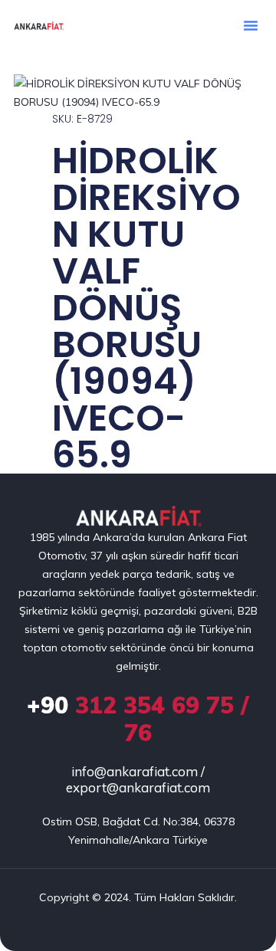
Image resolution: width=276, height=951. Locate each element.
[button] (250, 25)
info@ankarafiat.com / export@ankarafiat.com (138, 779)
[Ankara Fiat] (138, 517)
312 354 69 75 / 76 (138, 718)
